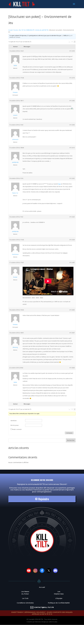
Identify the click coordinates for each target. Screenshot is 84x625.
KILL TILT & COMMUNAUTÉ (26, 30)
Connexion (69, 433)
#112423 (72, 217)
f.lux (59, 184)
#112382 (72, 101)
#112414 (72, 148)
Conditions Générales (25, 603)
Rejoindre (43, 499)
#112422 (72, 178)
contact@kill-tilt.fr (44, 607)
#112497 (72, 262)
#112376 (72, 78)
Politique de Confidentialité (59, 603)
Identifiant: (14, 420)
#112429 (72, 240)
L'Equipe (58, 598)
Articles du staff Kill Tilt (41, 30)
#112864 (72, 368)
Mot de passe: (15, 425)
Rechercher (70, 440)
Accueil (10, 30)
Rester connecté (17, 429)
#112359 (72, 51)
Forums (16, 30)
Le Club (25, 598)
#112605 (72, 310)
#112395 (72, 125)
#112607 (72, 333)
